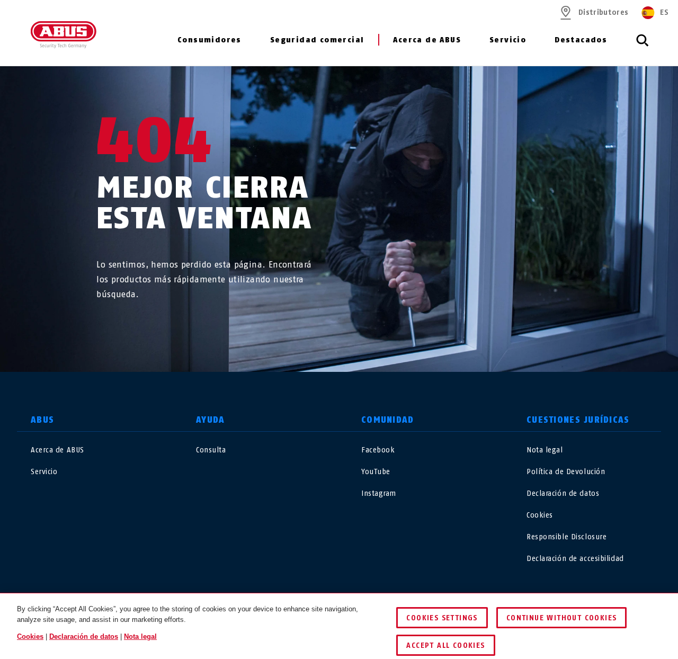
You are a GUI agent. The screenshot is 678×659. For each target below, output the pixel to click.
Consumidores (209, 39)
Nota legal (545, 450)
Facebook (378, 450)
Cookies (540, 515)
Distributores (603, 12)
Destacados (581, 39)
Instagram (378, 493)
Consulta (211, 450)
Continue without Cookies (561, 617)
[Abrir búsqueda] (642, 46)
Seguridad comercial (317, 39)
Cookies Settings (441, 617)
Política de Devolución (566, 471)
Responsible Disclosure (566, 536)
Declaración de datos (563, 493)
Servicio (507, 39)
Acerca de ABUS (427, 39)
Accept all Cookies (445, 645)
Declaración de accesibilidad (575, 558)
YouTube (375, 471)
